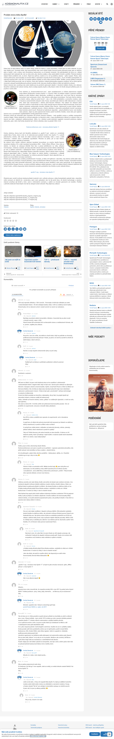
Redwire (93, 305)
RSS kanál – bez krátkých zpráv (95, 727)
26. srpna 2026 (103, 285)
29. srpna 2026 (103, 104)
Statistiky (44, 4)
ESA (91, 102)
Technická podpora (36, 727)
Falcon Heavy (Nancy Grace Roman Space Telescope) (100, 38)
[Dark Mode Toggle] (109, 734)
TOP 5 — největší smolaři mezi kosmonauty (50, 262)
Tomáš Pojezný (93, 104)
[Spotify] (110, 19)
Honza (33, 509)
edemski (34, 576)
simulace (42, 207)
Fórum (89, 4)
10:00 (108, 156)
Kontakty (33, 725)
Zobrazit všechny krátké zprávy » (100, 328)
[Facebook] (95, 19)
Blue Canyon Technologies (100, 154)
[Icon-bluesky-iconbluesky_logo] (100, 22)
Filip (33, 464)
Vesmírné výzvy (62, 725)
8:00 (108, 186)
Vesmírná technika (63, 727)
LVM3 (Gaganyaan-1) (97, 78)
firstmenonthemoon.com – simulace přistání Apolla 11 (42, 127)
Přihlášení (71, 285)
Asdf (35, 359)
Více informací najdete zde (38, 736)
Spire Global (94, 204)
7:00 (108, 104)
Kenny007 (34, 653)
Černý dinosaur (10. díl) (69, 261)
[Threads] (106, 19)
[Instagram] (98, 19)
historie (37, 207)
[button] (107, 4)
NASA (92, 283)
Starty (66, 4)
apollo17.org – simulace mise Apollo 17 (43, 172)
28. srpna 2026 (103, 126)
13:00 (108, 126)
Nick (33, 679)
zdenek (20, 300)
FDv (33, 602)
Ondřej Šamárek (8, 18)
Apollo (32, 207)
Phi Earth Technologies (98, 253)
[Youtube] (91, 19)
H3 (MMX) (93, 72)
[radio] (5, 220)
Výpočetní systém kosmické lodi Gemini (13, 261)
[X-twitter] (102, 19)
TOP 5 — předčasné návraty (31, 261)
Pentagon (93, 227)
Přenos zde (100, 48)
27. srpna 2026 (103, 207)
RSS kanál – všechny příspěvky (95, 725)
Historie (6, 207)
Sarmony (93, 184)
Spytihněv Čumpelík (39, 531)
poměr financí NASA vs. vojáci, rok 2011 (35, 607)
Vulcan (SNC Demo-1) (97, 84)
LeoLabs (93, 124)
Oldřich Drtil (35, 415)
